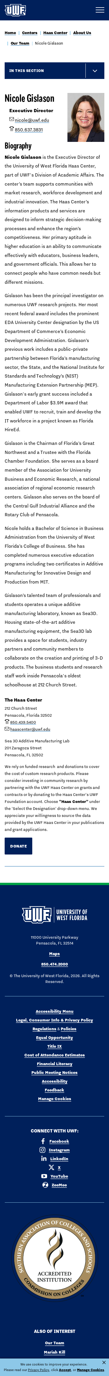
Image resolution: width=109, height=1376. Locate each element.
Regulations (44, 1028)
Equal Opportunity (54, 1037)
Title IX (54, 1046)
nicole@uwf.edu (32, 120)
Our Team (20, 43)
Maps (54, 953)
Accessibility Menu (55, 1011)
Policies (68, 1028)
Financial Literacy (54, 1063)
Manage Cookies (54, 1098)
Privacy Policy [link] (38, 1370)
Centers (29, 32)
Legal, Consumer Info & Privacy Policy (54, 1020)
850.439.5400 (23, 722)
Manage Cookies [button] (90, 1370)
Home (10, 32)
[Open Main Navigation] (100, 10)
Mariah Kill (54, 1352)
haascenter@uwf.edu (30, 729)
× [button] (104, 1363)
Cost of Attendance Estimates (54, 1055)
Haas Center (55, 32)
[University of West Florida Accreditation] (54, 1259)
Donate (18, 846)
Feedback (54, 1090)
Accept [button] (65, 1370)
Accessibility (54, 1081)
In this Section (26, 70)
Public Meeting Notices (54, 1072)
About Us (82, 32)
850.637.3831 (29, 130)
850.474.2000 (54, 964)
